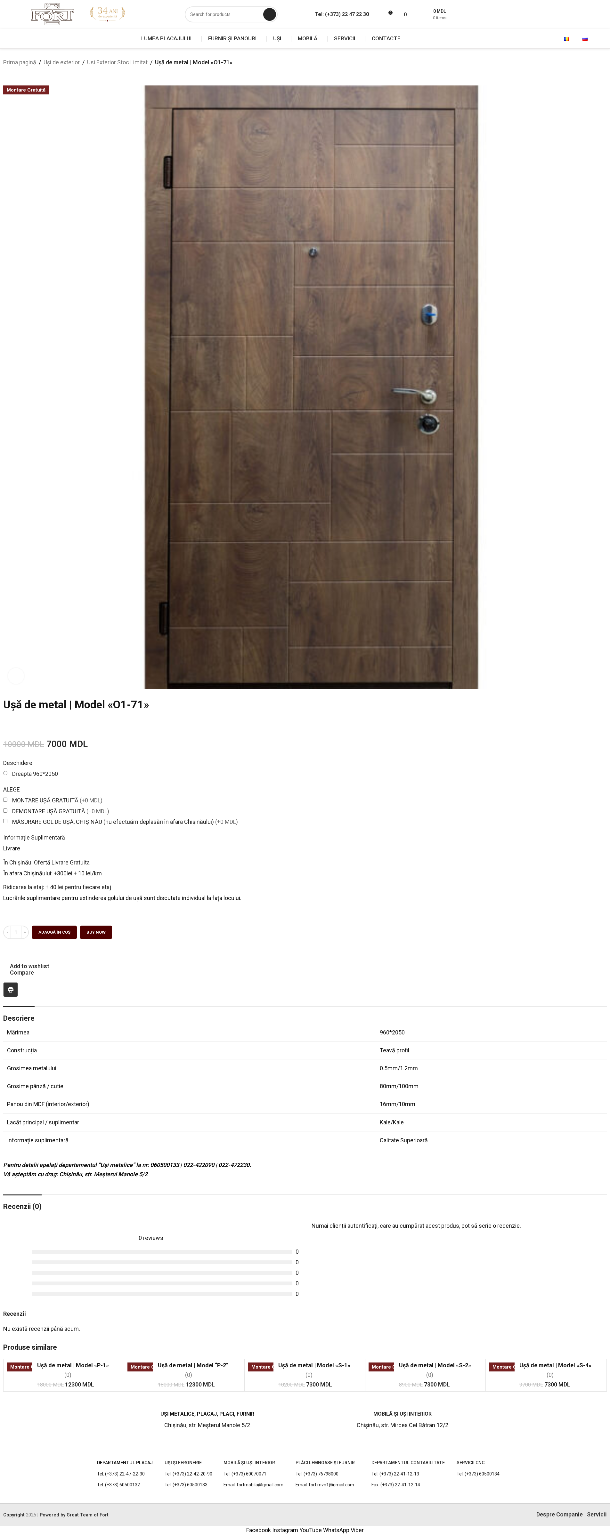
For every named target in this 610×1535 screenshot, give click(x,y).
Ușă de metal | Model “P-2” (193, 1365)
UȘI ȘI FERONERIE (183, 1462)
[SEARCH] (269, 14)
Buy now (96, 932)
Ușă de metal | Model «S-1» (314, 1365)
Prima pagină (19, 62)
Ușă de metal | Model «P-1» (73, 1365)
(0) (67, 1375)
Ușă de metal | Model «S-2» (435, 1365)
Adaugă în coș (54, 932)
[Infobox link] (55, 1423)
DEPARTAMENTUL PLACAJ (125, 1462)
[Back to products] (15, 72)
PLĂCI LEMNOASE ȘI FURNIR (325, 1462)
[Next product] (22, 72)
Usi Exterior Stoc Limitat (117, 62)
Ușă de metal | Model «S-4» (555, 1365)
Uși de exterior (62, 62)
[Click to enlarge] (16, 676)
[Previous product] (7, 72)
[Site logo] (52, 14)
